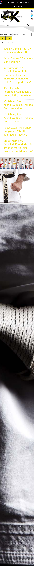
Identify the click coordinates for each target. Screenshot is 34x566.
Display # (3, 42)
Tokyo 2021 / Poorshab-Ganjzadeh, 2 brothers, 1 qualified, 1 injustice (17, 131)
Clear (9, 38)
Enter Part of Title (6, 34)
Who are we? (14, 2)
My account (19, 6)
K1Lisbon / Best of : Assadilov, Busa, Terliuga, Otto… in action (18, 118)
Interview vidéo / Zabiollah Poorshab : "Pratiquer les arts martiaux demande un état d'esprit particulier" (17, 75)
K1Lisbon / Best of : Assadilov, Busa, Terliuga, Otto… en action (18, 104)
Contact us (25, 2)
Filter (3, 38)
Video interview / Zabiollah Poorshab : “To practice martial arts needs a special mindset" (18, 146)
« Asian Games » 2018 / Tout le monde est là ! (17, 50)
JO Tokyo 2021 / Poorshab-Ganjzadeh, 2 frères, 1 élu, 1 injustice (17, 91)
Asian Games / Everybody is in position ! (18, 60)
